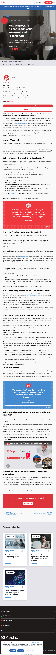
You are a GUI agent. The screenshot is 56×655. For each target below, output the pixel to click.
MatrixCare (37, 295)
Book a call (48, 2)
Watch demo (38, 2)
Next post (43, 513)
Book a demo (28, 503)
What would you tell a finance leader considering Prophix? (17, 95)
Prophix (14, 78)
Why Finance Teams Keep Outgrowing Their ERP (15, 556)
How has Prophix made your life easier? (12, 89)
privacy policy (35, 642)
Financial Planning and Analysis (15, 61)
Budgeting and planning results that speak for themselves (17, 97)
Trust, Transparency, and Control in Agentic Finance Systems (14, 592)
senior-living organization (20, 123)
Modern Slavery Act (45, 647)
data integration (28, 295)
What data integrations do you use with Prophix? (15, 91)
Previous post (13, 513)
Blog (5, 61)
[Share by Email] (17, 48)
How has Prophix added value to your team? (13, 93)
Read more (8, 563)
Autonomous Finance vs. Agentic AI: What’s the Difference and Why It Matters (40, 557)
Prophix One (14, 193)
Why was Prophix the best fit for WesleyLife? (14, 87)
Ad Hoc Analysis (7, 370)
